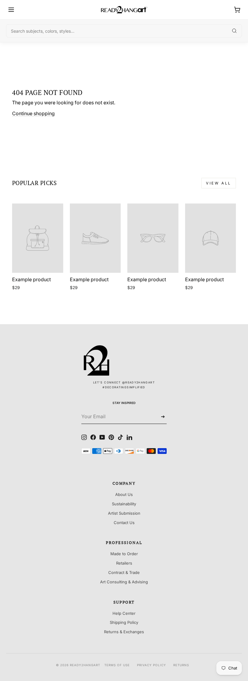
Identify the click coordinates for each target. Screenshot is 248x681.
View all (218, 183)
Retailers (124, 563)
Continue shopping (33, 113)
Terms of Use (117, 665)
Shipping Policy (124, 622)
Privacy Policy (151, 665)
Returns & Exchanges (124, 631)
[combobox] (124, 30)
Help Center (124, 613)
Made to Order (124, 553)
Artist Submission (124, 513)
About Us (124, 494)
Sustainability (124, 503)
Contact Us (124, 522)
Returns (181, 665)
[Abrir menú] (11, 10)
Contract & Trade (124, 572)
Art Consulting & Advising (124, 581)
